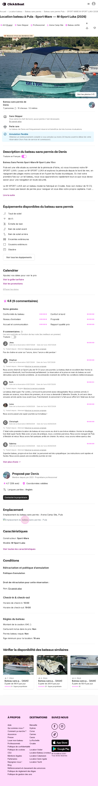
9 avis (9, 25)
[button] (87, 28)
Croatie (33, 743)
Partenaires (12, 759)
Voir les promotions (13, 283)
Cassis (32, 737)
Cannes (33, 734)
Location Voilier (36, 750)
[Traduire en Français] (24, 156)
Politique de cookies (16, 750)
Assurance (12, 734)
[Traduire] (13, 337)
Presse (11, 737)
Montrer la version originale (35, 349)
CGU (9, 753)
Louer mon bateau (15, 740)
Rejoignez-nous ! (15, 762)
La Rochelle (34, 740)
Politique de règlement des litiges (22, 771)
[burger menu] (88, 4)
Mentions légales (15, 756)
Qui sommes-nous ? (16, 728)
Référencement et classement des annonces (26, 768)
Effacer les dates (11, 289)
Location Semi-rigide (38, 759)
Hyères (33, 728)
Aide (9, 725)
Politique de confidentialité (19, 746)
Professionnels (14, 743)
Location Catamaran (38, 756)
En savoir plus (15, 588)
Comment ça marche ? (17, 731)
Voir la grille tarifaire (13, 279)
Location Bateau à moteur (40, 753)
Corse (32, 731)
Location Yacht (36, 762)
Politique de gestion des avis (20, 774)
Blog (9, 765)
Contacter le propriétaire (16, 497)
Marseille (33, 725)
